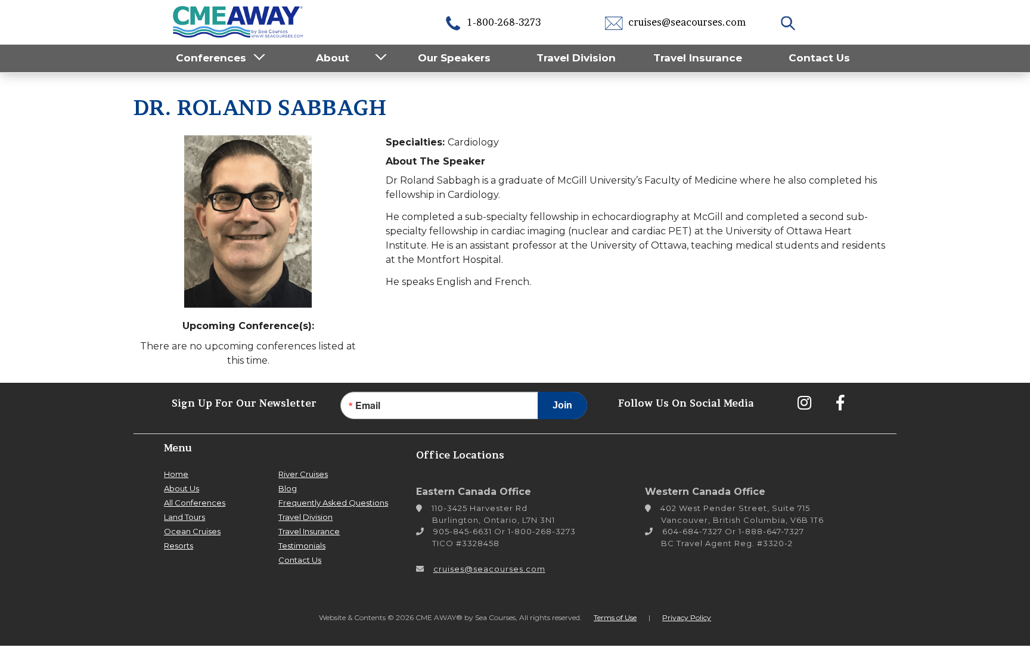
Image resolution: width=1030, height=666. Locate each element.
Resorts (178, 545)
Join (562, 405)
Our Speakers (454, 58)
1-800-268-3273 (503, 22)
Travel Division (576, 58)
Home (176, 474)
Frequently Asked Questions (333, 502)
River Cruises (303, 474)
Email (367, 405)
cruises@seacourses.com (686, 22)
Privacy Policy (686, 617)
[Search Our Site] (789, 22)
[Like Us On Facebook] (840, 402)
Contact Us (819, 58)
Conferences (211, 58)
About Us (181, 488)
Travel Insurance (697, 58)
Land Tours (184, 517)
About (332, 58)
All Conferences (194, 502)
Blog (287, 488)
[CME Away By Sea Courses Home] (238, 20)
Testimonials (301, 545)
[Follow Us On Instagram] (804, 402)
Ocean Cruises (192, 531)
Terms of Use (615, 617)
